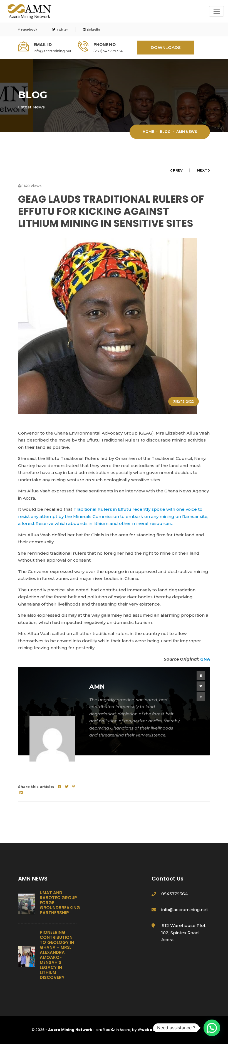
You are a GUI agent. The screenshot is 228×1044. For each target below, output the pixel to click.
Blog (165, 132)
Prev (178, 170)
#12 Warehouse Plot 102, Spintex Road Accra (183, 932)
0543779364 (174, 893)
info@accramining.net (52, 51)
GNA (205, 659)
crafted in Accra (113, 1029)
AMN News (186, 132)
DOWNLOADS (166, 47)
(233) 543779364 (108, 51)
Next (202, 170)
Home (148, 132)
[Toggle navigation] (216, 11)
